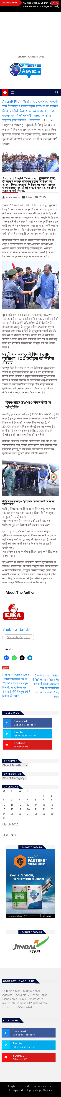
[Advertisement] (30, 33)
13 (28, 804)
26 (20, 813)
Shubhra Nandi (15, 629)
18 (12, 809)
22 (44, 809)
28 (36, 813)
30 (52, 813)
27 (28, 813)
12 (20, 804)
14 (36, 804)
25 (12, 813)
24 (4, 813)
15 (44, 804)
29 (44, 813)
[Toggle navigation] (12, 92)
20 (28, 809)
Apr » (13, 834)
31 (4, 818)
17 (4, 809)
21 (36, 809)
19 (20, 809)
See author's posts (18, 637)
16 (52, 804)
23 (52, 809)
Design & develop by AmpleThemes (30, 1090)
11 (12, 804)
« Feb (5, 834)
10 (4, 804)
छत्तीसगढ (5, 668)
